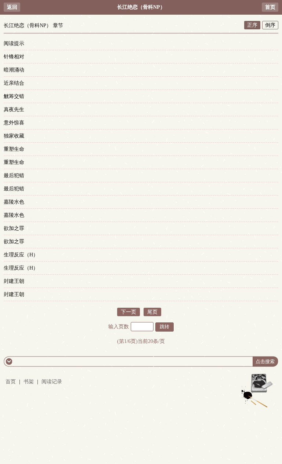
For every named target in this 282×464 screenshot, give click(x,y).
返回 (12, 7)
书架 (29, 381)
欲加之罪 (14, 228)
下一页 (128, 312)
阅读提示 (14, 43)
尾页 (152, 312)
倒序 (270, 25)
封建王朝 (14, 281)
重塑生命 (14, 149)
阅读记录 (51, 381)
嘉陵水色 (14, 202)
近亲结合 (14, 83)
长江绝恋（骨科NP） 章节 (33, 25)
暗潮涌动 (14, 70)
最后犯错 (14, 175)
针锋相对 (14, 56)
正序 (252, 25)
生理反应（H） (21, 254)
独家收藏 (14, 136)
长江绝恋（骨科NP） (141, 7)
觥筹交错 (14, 96)
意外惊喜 (14, 122)
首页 (270, 7)
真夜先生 (14, 109)
